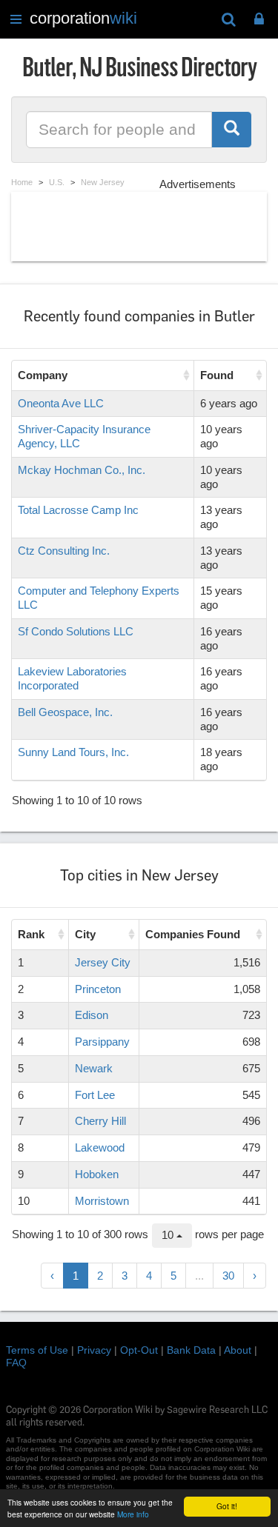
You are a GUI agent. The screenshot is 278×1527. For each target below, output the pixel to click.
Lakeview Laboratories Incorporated (72, 678)
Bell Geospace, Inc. (65, 712)
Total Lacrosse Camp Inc (78, 510)
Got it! (226, 1505)
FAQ (16, 1363)
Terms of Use (37, 1350)
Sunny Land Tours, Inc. (73, 752)
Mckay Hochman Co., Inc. (81, 470)
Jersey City (102, 962)
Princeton (98, 989)
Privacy (94, 1350)
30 (228, 1275)
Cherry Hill (100, 1121)
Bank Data (191, 1350)
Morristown (102, 1200)
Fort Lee (95, 1095)
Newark (94, 1068)
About (237, 1350)
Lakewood (100, 1147)
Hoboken (97, 1174)
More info (133, 1514)
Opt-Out (139, 1350)
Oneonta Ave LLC (61, 403)
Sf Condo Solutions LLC (75, 631)
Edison (91, 1015)
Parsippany (102, 1041)
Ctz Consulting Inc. (64, 550)
